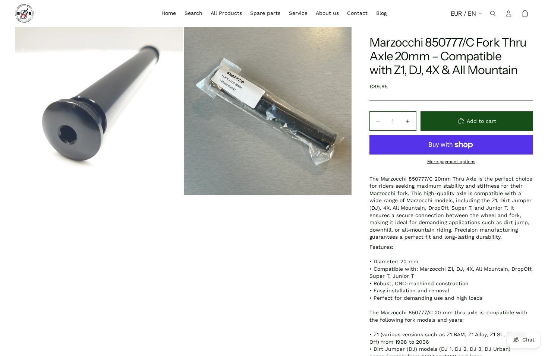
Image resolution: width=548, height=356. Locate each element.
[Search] (493, 13)
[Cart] (525, 13)
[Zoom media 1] (99, 110)
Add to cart (481, 121)
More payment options (451, 161)
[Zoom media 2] (268, 110)
